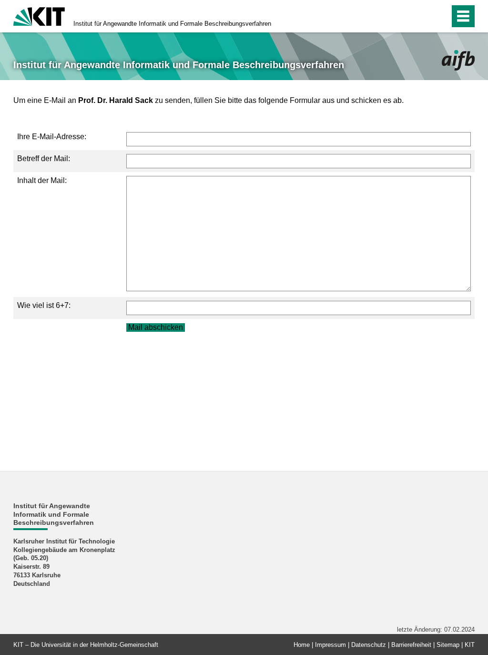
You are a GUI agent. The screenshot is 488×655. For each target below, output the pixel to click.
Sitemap (448, 644)
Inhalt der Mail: (42, 180)
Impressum (330, 644)
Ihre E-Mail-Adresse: (51, 137)
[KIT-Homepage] (39, 15)
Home (302, 644)
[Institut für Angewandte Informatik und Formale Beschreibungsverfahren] (458, 60)
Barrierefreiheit (411, 644)
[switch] (422, 16)
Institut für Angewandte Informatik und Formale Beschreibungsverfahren (172, 23)
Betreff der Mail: (43, 158)
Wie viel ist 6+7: (44, 305)
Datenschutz (368, 644)
